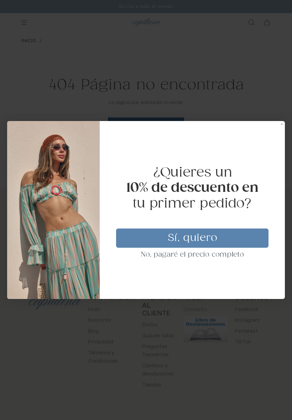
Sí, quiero (192, 238)
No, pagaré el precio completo (192, 255)
